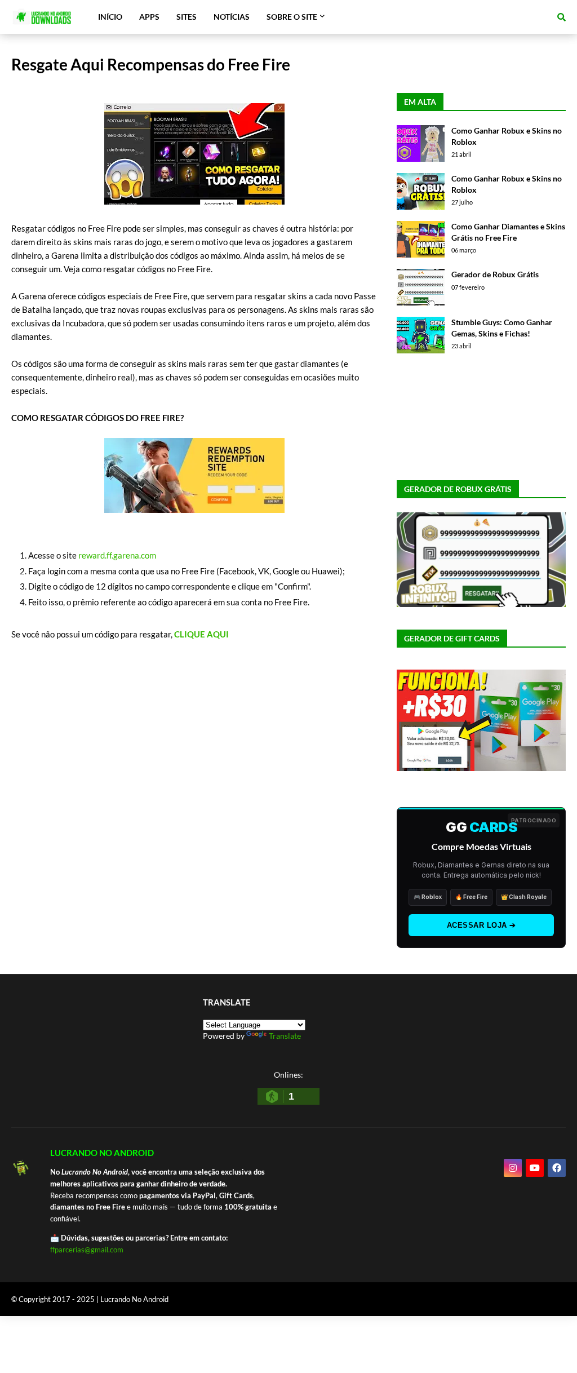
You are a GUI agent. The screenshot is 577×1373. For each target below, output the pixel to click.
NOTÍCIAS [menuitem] (232, 16)
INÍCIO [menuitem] (110, 16)
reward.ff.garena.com (117, 555)
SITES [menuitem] (186, 16)
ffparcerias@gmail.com (86, 1249)
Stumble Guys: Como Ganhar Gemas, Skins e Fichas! (501, 327)
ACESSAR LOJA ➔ (481, 925)
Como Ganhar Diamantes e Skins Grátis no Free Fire (508, 232)
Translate (285, 1035)
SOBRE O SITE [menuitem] (292, 16)
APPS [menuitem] (149, 16)
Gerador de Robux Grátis (495, 274)
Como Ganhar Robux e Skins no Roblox (506, 136)
